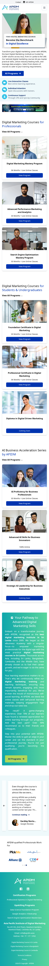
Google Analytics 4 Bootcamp (24, 914)
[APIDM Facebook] (21, 889)
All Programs (11, 73)
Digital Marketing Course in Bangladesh (24, 946)
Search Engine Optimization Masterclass (24, 918)
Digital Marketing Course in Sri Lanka (24, 942)
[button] (19, 109)
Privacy (24, 959)
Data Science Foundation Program (24, 910)
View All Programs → (12, 131)
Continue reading (20, 814)
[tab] (22, 865)
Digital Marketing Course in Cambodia (24, 950)
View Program (24, 175)
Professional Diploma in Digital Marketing (24, 899)
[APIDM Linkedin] (28, 889)
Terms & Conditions (24, 955)
